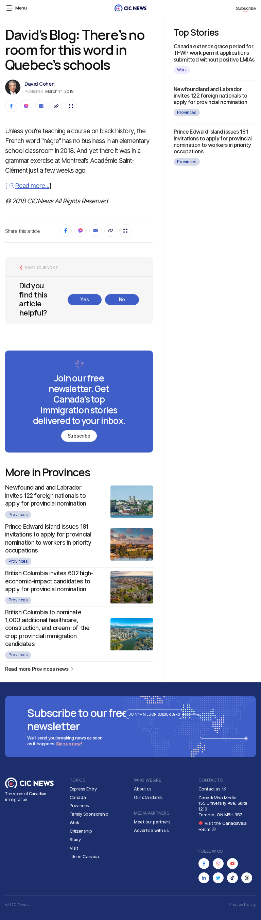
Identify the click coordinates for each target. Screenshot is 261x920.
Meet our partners (152, 821)
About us (143, 788)
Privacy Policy (242, 904)
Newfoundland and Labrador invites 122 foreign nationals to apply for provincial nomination (45, 495)
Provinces (18, 514)
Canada (78, 797)
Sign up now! (69, 743)
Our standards (148, 797)
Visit (74, 848)
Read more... (32, 186)
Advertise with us (151, 830)
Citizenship (81, 831)
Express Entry (83, 788)
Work (182, 69)
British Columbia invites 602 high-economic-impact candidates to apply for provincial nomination (49, 581)
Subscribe (246, 8)
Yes (84, 299)
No (122, 299)
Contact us (210, 788)
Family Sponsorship (89, 814)
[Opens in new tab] (203, 863)
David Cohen (39, 84)
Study (75, 839)
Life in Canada (84, 856)
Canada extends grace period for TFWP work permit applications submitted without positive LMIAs (214, 53)
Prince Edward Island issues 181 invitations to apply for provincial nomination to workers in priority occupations (213, 141)
